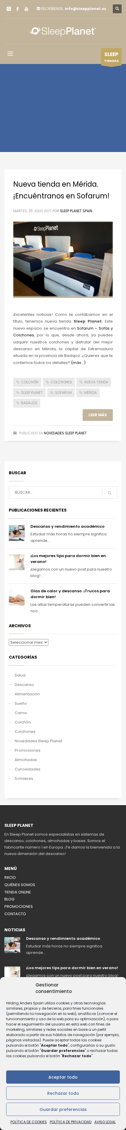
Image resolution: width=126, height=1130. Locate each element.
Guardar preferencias (63, 1109)
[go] (109, 493)
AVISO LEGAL (105, 1121)
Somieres (24, 778)
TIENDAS (111, 57)
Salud (20, 675)
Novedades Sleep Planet (65, 433)
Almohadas (26, 760)
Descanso (24, 684)
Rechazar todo (63, 1093)
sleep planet (32, 392)
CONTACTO (15, 914)
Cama (21, 713)
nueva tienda (96, 382)
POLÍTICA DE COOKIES (29, 1121)
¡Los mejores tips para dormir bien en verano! (72, 968)
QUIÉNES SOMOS (19, 885)
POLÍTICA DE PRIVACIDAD (70, 1121)
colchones (61, 382)
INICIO (10, 877)
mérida (90, 392)
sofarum (63, 392)
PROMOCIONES (18, 906)
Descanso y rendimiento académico (67, 526)
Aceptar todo (63, 1077)
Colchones (25, 731)
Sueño (21, 703)
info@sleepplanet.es (85, 8)
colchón (29, 382)
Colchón (23, 722)
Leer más (97, 415)
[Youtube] (26, 8)
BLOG (9, 899)
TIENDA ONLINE (17, 892)
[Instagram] (8, 8)
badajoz (29, 402)
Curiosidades (27, 769)
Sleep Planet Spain (76, 210)
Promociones (27, 750)
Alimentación (27, 694)
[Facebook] (17, 8)
